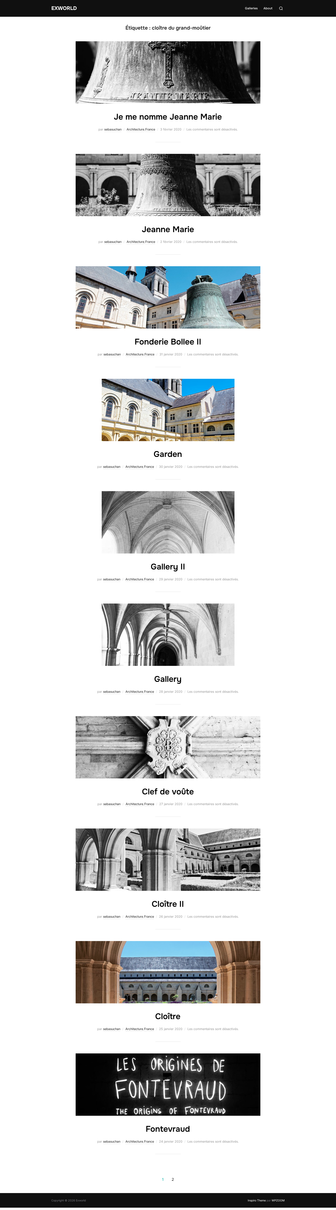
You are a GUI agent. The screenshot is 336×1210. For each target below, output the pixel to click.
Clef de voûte (168, 791)
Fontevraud (168, 1129)
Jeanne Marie (168, 229)
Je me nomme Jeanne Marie (168, 117)
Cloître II (168, 904)
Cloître (167, 1016)
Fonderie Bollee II (168, 342)
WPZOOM (278, 1200)
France (150, 129)
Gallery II (168, 566)
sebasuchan (113, 129)
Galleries (251, 8)
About (267, 8)
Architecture (135, 129)
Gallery (168, 679)
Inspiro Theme (257, 1200)
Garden (168, 454)
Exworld (64, 8)
